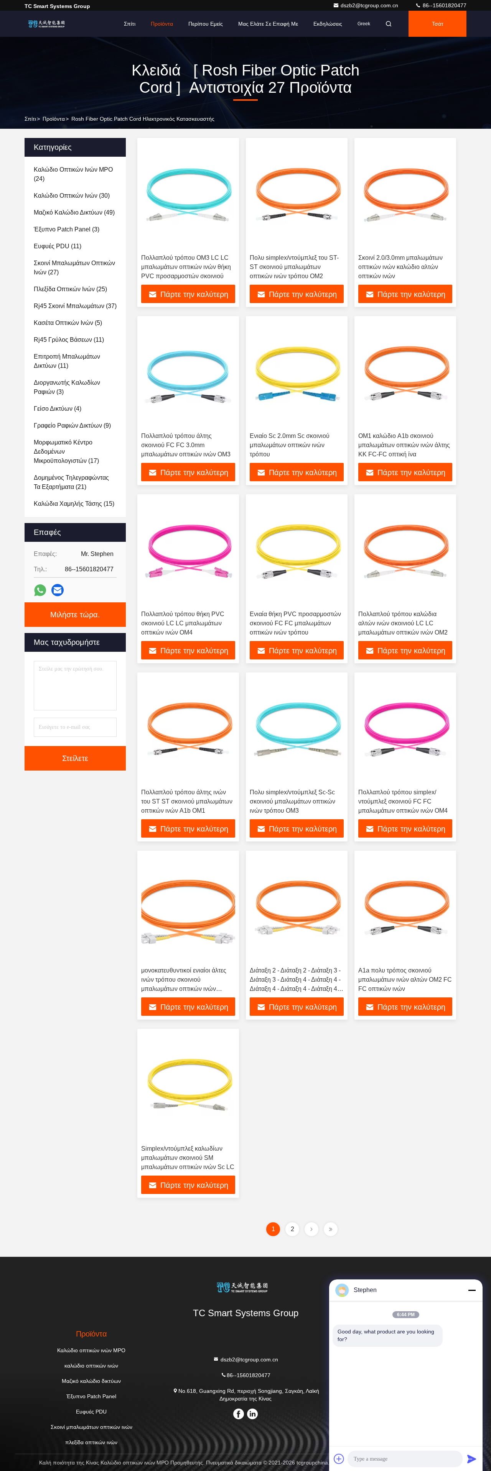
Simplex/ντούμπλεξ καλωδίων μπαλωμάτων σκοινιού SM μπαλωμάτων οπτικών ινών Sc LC (187, 1157)
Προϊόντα (162, 24)
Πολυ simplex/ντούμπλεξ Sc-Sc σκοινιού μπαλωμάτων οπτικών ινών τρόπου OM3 (292, 801)
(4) (57, 408)
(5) (68, 323)
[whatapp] (40, 590)
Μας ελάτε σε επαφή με (268, 24)
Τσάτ (437, 24)
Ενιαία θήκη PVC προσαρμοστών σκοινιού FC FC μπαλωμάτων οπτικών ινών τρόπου (295, 623)
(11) (57, 246)
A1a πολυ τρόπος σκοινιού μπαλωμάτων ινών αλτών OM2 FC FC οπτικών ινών (405, 979)
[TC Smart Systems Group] (49, 24)
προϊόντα (54, 119)
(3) (66, 229)
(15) (74, 503)
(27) (74, 268)
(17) (66, 451)
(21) (71, 482)
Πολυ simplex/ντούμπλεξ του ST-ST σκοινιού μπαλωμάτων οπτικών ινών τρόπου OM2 (294, 266)
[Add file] (339, 1458)
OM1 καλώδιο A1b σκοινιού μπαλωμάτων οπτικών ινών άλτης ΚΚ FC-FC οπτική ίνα (404, 445)
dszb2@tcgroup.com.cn (370, 5)
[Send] (472, 1458)
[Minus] (471, 1290)
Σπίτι (129, 24)
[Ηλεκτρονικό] (58, 590)
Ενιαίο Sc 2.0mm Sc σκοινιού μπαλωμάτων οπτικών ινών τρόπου (290, 445)
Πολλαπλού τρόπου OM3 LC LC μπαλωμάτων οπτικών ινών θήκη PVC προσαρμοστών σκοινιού (186, 266)
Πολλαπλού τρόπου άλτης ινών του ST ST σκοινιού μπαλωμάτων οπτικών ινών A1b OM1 (186, 801)
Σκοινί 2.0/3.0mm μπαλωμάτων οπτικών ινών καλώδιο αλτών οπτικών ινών (400, 266)
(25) (70, 289)
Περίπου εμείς (205, 24)
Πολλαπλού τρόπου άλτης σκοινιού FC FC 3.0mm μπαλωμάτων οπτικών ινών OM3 (186, 445)
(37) (75, 306)
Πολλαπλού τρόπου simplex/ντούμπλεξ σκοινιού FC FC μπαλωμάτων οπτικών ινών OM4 (403, 801)
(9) (72, 425)
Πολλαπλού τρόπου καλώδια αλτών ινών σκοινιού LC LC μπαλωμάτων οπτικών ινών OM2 (403, 623)
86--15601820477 (443, 5)
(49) (74, 212)
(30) (72, 195)
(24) (73, 174)
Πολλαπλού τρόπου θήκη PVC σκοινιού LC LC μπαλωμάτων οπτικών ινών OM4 (182, 623)
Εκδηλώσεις (327, 24)
